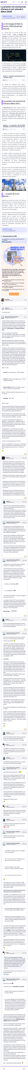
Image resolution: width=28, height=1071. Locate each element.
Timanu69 (7, 299)
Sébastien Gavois (7, 16)
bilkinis (7, 501)
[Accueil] (4, 2)
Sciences (5, 80)
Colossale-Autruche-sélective (11, 316)
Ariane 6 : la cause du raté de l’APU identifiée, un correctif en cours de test (14, 126)
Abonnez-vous (14, 294)
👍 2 (25, 454)
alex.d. (7, 619)
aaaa (7, 744)
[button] (25, 2)
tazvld (7, 457)
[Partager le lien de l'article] (3, 1068)
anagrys (7, 308)
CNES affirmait (7, 107)
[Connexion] (22, 2)
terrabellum (6, 659)
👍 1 (25, 556)
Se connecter (8, 242)
